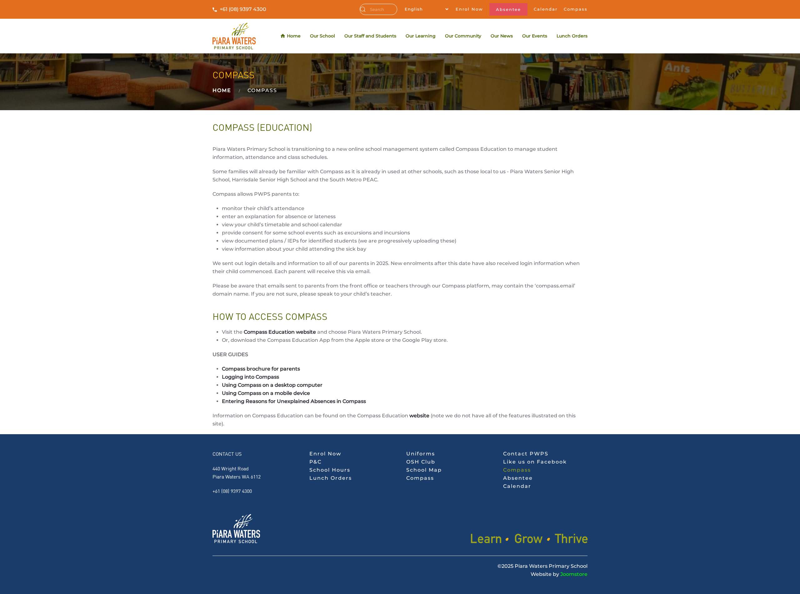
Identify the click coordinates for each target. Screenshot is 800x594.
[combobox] (378, 9)
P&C (315, 462)
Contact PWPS (525, 454)
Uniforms (420, 454)
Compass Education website (280, 332)
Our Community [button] (463, 36)
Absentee (508, 9)
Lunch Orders (572, 36)
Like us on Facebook (535, 462)
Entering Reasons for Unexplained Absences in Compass (294, 401)
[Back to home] (234, 36)
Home (294, 36)
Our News (502, 36)
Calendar (546, 9)
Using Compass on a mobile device (266, 393)
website (419, 416)
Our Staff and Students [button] (370, 36)
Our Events (534, 36)
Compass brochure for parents (261, 369)
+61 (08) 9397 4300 (243, 9)
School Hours (329, 470)
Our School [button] (322, 36)
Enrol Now (469, 9)
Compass (576, 9)
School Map (424, 470)
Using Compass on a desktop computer (272, 385)
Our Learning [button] (421, 36)
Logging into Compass (250, 377)
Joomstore (574, 574)
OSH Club (420, 462)
